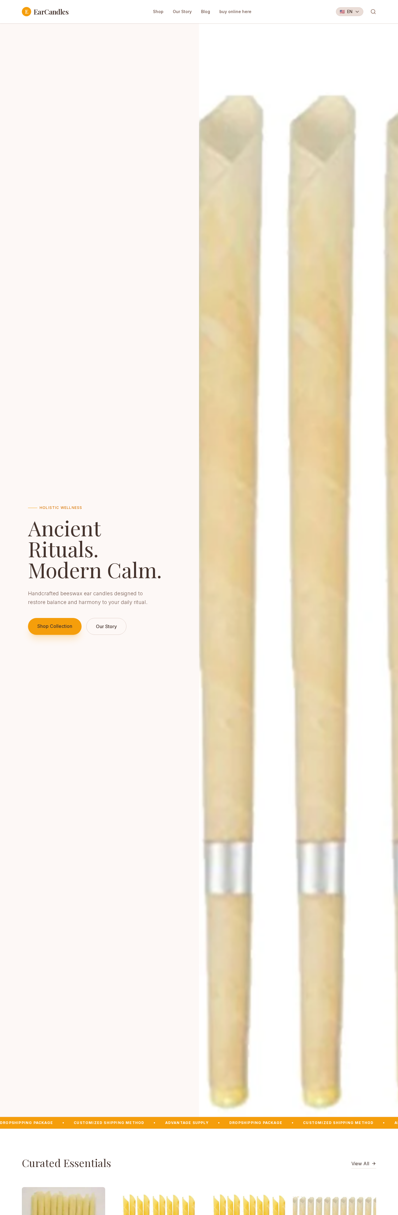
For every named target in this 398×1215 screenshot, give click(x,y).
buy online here (235, 11)
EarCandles (46, 11)
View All (360, 1163)
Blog (205, 11)
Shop (158, 11)
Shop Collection (54, 626)
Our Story (182, 11)
